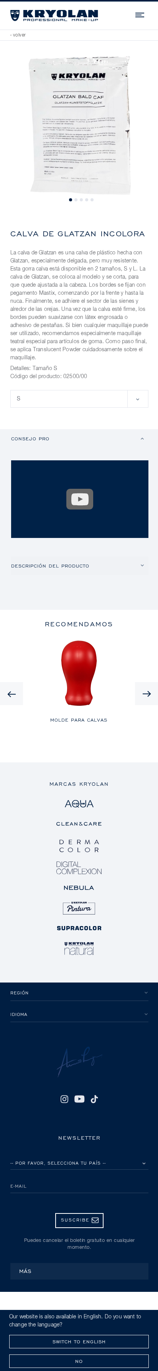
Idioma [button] (19, 1014)
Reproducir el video (79, 499)
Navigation (140, 14)
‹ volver (18, 35)
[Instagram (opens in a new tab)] (64, 1099)
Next (146, 693)
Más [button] (25, 1271)
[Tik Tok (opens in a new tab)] (94, 1099)
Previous (11, 693)
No (79, 1361)
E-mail (18, 1186)
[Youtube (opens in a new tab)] (79, 1099)
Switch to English (79, 1341)
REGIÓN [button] (19, 993)
